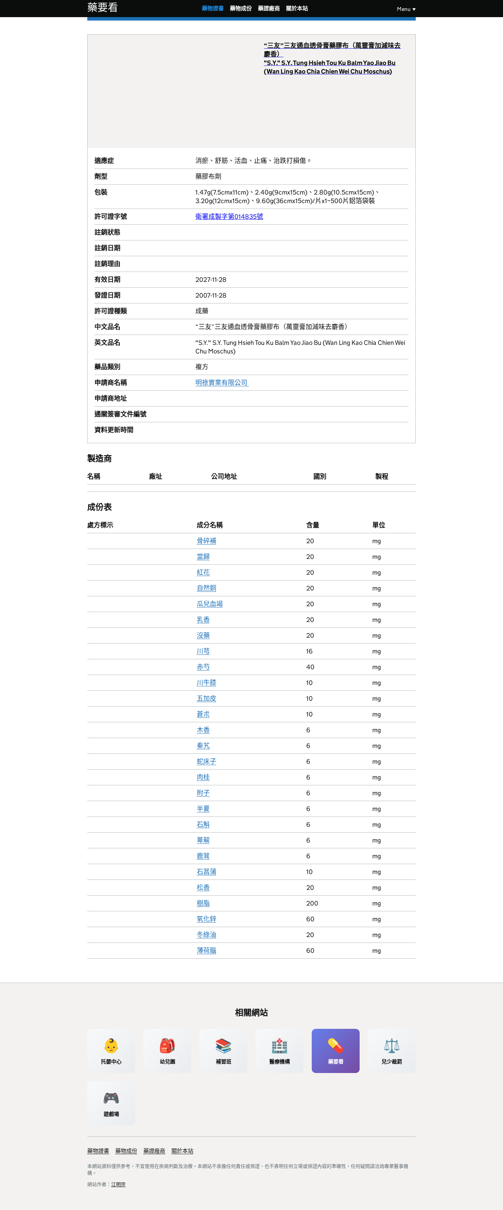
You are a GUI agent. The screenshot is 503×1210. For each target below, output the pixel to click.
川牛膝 (206, 683)
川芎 (203, 651)
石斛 (203, 824)
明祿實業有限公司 (222, 383)
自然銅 (206, 588)
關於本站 (297, 8)
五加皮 (206, 698)
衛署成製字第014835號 (229, 217)
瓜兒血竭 (210, 604)
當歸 (203, 557)
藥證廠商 (269, 8)
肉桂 (203, 777)
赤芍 (203, 667)
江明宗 (118, 1184)
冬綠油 (206, 935)
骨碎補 (206, 541)
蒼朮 (203, 714)
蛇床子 (206, 761)
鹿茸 (203, 856)
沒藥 (203, 635)
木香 (203, 730)
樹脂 (203, 903)
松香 (203, 887)
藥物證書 (213, 8)
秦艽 (203, 746)
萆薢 (203, 840)
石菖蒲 (206, 872)
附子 (203, 793)
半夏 (203, 809)
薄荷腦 (206, 951)
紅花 (203, 572)
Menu (404, 9)
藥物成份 (241, 8)
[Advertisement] (179, 91)
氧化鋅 (206, 919)
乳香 (203, 620)
